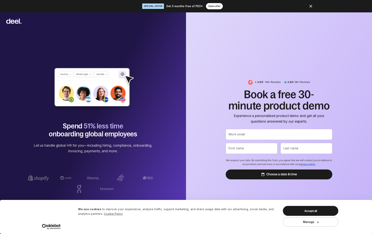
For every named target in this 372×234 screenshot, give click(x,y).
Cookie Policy (113, 213)
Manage (308, 222)
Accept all (310, 210)
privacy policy (307, 164)
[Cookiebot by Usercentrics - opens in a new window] (51, 226)
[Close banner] (310, 6)
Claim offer (214, 6)
